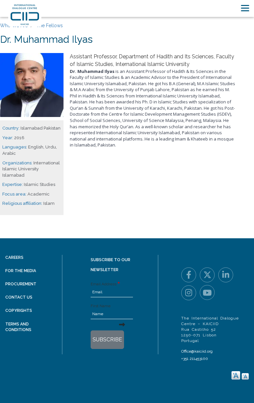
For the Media (20, 270)
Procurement (20, 284)
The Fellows (49, 25)
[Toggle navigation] (245, 8)
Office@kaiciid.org (197, 351)
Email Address (103, 284)
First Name (100, 306)
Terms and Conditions (18, 327)
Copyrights (18, 310)
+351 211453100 (194, 358)
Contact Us (18, 297)
